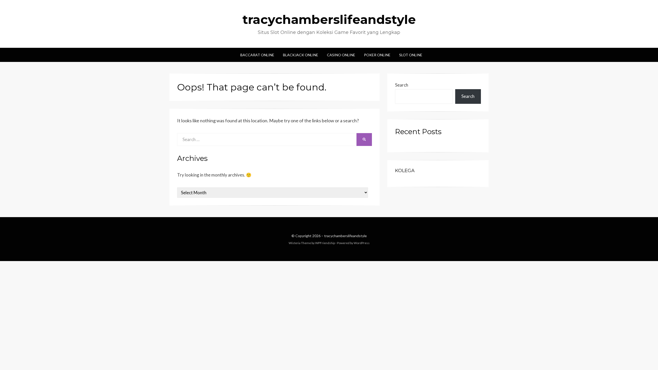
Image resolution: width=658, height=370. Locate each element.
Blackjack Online (300, 55)
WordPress (362, 243)
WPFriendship (325, 243)
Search (401, 85)
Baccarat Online (257, 55)
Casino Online (341, 55)
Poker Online (377, 55)
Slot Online (410, 55)
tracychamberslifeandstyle (329, 19)
